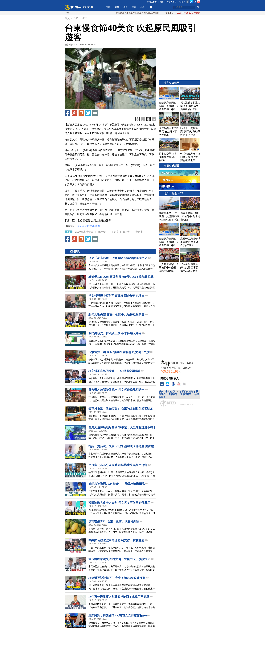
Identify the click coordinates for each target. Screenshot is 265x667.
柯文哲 (114, 231)
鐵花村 (126, 231)
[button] (110, 78)
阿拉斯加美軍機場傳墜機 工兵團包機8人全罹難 (119, 13)
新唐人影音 (152, 2)
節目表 (182, 2)
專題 (134, 7)
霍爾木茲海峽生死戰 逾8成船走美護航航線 (166, 13)
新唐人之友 (171, 2)
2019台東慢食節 (84, 231)
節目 (125, 7)
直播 (108, 7)
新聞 (117, 7)
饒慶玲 (102, 231)
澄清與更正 (185, 394)
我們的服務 (187, 391)
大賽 (162, 2)
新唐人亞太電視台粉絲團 (87, 226)
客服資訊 (173, 394)
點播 (142, 7)
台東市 (139, 231)
